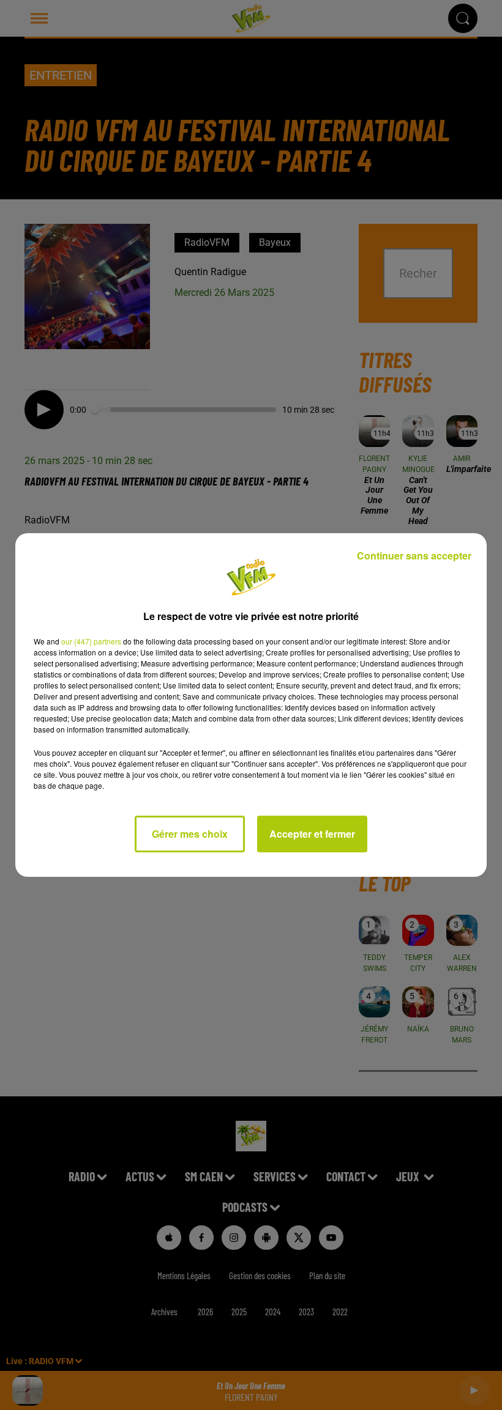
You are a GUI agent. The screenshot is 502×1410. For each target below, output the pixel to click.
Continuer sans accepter (414, 555)
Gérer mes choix (190, 834)
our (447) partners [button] (91, 641)
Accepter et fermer (312, 834)
